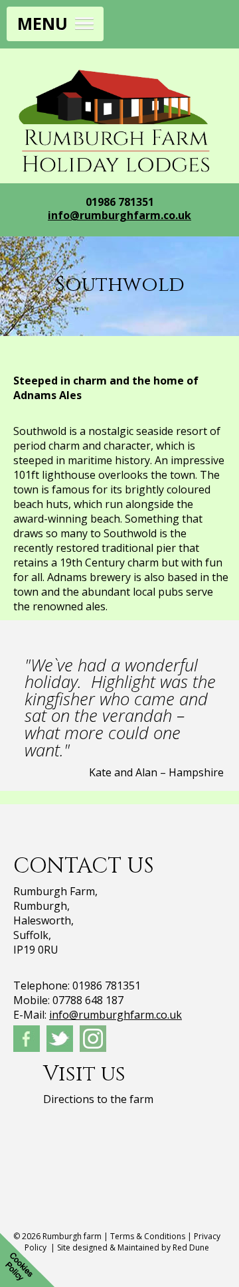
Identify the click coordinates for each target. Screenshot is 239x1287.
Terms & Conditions (147, 1236)
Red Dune (191, 1247)
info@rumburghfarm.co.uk (119, 215)
